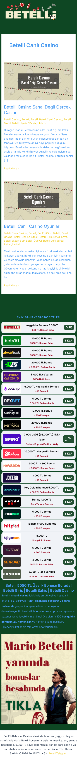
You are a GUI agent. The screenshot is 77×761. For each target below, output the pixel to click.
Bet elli (25, 119)
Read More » (11, 169)
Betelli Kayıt (60, 237)
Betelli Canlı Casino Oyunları (32, 226)
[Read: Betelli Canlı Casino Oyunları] (38, 200)
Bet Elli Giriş (45, 233)
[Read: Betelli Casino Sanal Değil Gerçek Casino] (38, 80)
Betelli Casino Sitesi (25, 237)
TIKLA (68, 340)
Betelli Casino (12, 119)
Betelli (34, 119)
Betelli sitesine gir (14, 240)
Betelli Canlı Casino (50, 119)
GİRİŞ (69, 327)
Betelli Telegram (58, 753)
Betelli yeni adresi (53, 240)
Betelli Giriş (45, 237)
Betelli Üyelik (19, 123)
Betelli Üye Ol (34, 240)
